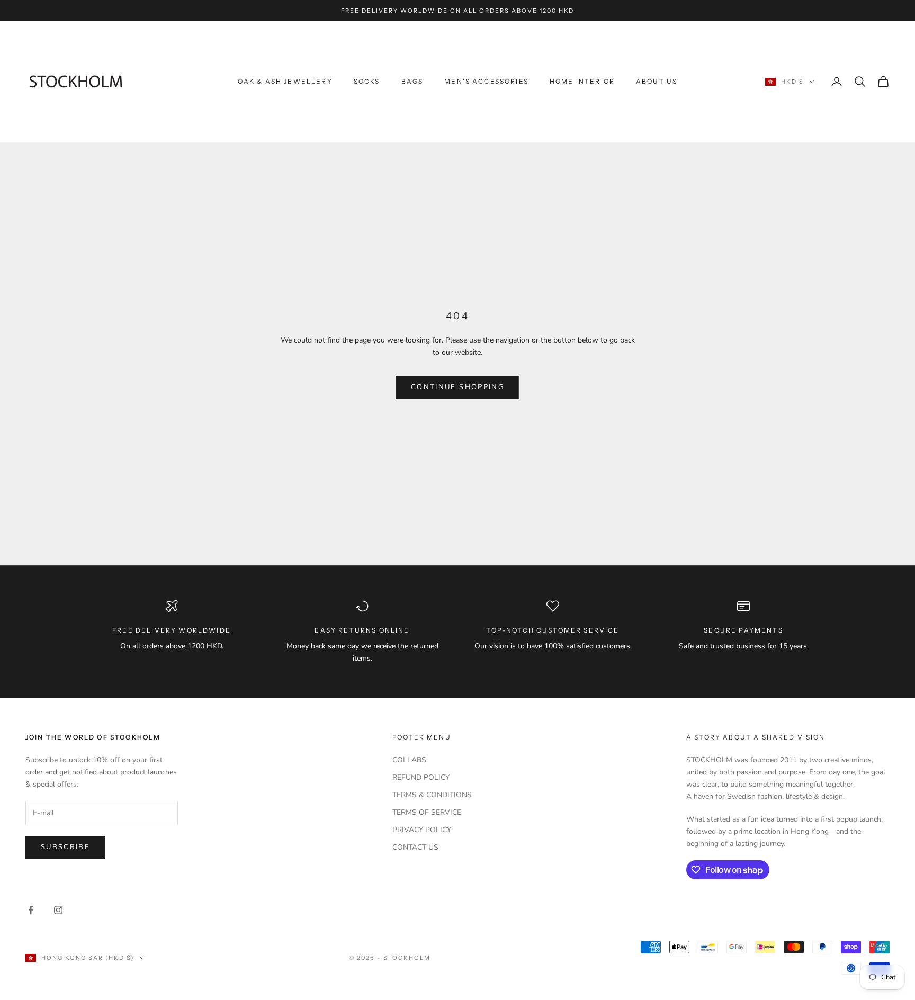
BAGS (412, 81)
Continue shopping (457, 387)
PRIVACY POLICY (421, 830)
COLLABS (409, 760)
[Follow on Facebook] (30, 910)
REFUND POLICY (421, 777)
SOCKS (367, 81)
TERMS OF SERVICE (426, 812)
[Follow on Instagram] (58, 910)
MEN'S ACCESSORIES (486, 81)
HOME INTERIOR (582, 81)
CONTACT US (415, 847)
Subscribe (65, 847)
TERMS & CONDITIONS (432, 795)
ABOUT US (656, 81)
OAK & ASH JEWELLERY (285, 81)
